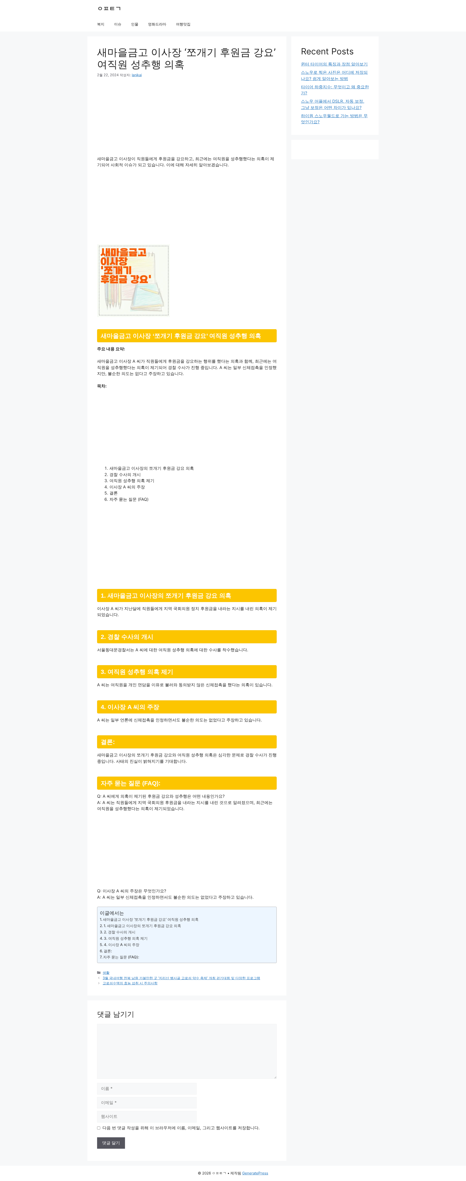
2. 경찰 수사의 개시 (119, 932)
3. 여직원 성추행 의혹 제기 (126, 938)
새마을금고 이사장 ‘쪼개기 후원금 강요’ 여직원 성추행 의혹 (151, 919)
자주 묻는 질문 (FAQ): (121, 957)
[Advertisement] (187, 120)
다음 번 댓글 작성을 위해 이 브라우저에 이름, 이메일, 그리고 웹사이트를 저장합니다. (181, 1127)
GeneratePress (255, 1173)
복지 (100, 24)
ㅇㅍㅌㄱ (109, 8)
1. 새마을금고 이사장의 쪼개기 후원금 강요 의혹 (142, 925)
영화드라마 (157, 24)
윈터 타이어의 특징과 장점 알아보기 (334, 64)
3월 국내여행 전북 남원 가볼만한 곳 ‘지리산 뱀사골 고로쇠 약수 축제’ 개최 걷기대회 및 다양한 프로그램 (181, 978)
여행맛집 (183, 24)
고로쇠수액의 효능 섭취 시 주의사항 (130, 983)
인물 (134, 24)
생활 (106, 973)
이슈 (117, 24)
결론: (108, 951)
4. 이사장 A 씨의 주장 (121, 944)
